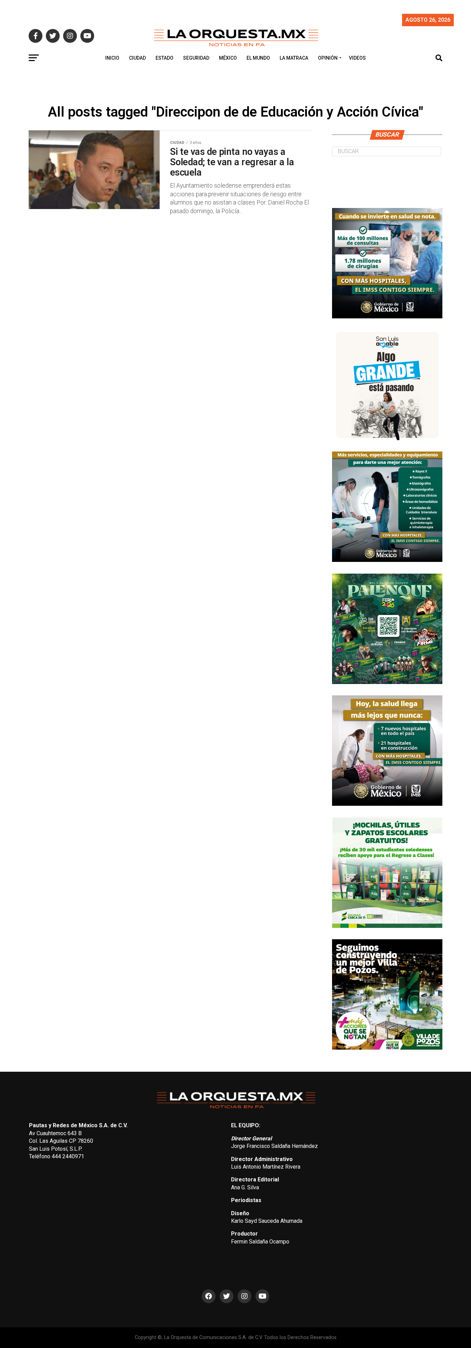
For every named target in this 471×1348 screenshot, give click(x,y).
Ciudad (137, 58)
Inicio (112, 58)
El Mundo (258, 58)
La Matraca (294, 58)
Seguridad (196, 58)
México (228, 58)
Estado (164, 58)
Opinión (328, 58)
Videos (357, 58)
